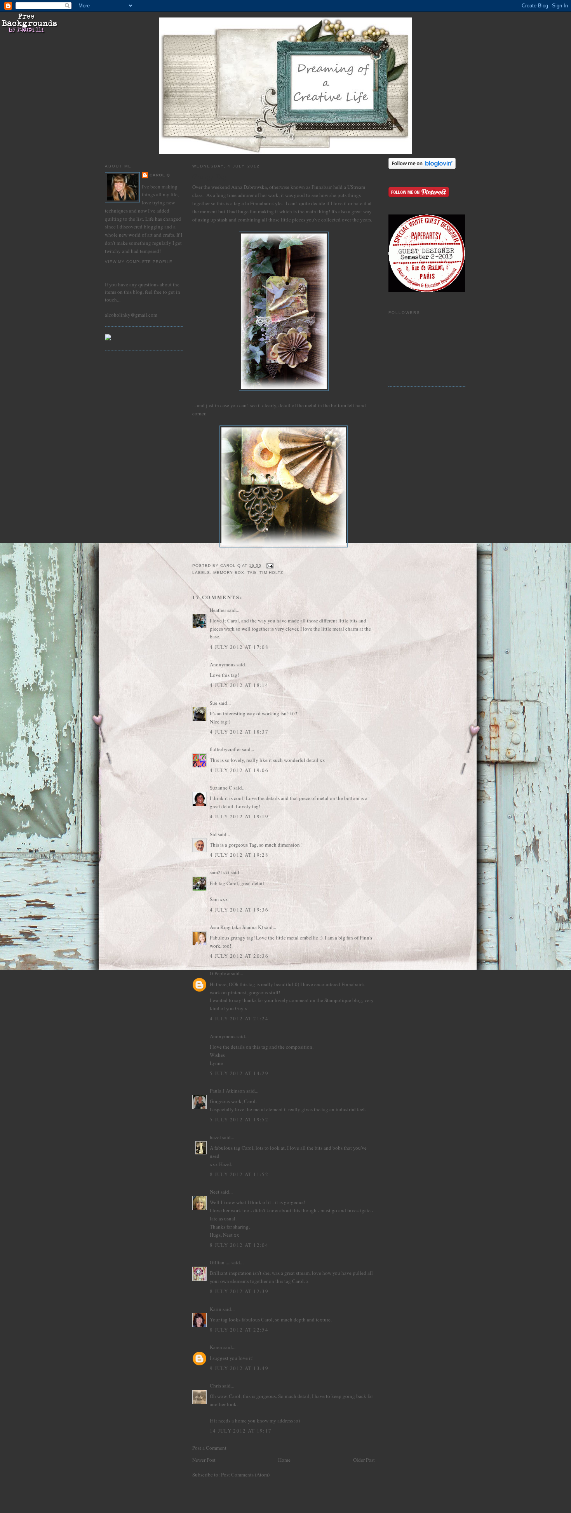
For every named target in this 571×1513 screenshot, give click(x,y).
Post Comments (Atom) (245, 1474)
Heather (218, 610)
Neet (214, 1191)
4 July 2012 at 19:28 (239, 854)
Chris (215, 1385)
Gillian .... (220, 1262)
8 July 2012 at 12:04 (239, 1244)
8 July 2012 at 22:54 (239, 1329)
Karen (216, 1347)
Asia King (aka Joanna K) (236, 927)
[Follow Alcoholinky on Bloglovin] (422, 167)
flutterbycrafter (225, 749)
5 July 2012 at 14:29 (239, 1073)
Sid (213, 834)
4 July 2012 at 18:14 (239, 685)
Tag (251, 572)
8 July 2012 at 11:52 (239, 1174)
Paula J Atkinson (227, 1090)
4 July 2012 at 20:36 (239, 955)
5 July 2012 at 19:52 (239, 1119)
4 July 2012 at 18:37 (239, 731)
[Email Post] (270, 565)
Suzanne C (221, 787)
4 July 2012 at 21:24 (239, 1018)
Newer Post (204, 1459)
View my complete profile (138, 262)
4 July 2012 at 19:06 (239, 770)
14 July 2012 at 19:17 (241, 1430)
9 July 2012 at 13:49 (239, 1368)
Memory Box (228, 572)
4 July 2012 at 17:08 (239, 646)
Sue (214, 702)
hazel (215, 1137)
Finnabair (321, 186)
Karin (215, 1309)
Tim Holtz (271, 572)
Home (284, 1459)
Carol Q (160, 175)
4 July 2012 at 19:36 (239, 909)
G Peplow (220, 973)
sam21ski (220, 872)
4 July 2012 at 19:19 (239, 816)
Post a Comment (209, 1447)
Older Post (364, 1459)
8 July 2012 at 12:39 (239, 1291)
